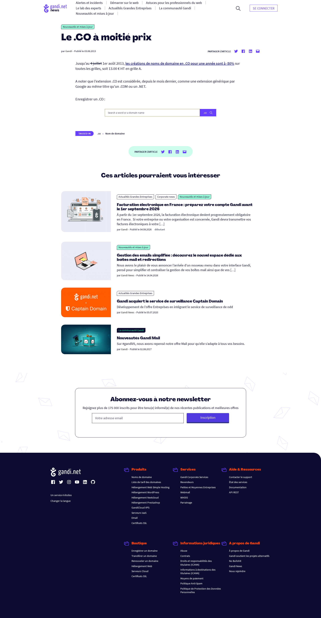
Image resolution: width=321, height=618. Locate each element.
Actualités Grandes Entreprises (135, 196)
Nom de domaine (115, 133)
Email (135, 517)
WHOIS (184, 497)
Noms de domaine (142, 477)
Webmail (185, 492)
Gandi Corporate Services (194, 477)
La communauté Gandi (131, 330)
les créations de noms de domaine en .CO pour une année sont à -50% (179, 63)
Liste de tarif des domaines (146, 482)
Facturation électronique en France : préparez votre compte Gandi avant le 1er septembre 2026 (184, 207)
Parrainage (186, 502)
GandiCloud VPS (140, 507)
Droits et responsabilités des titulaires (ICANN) (196, 562)
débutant (160, 229)
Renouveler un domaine (145, 561)
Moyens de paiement (191, 578)
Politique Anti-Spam (191, 583)
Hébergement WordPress (145, 492)
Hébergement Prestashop (146, 502)
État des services (238, 482)
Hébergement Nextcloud (145, 497)
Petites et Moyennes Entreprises (198, 487)
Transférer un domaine (144, 556)
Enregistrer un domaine (145, 550)
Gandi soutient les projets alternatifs (249, 556)
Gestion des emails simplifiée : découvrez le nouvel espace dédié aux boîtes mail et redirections (179, 258)
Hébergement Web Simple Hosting (150, 487)
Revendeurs (187, 482)
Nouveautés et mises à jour (78, 26)
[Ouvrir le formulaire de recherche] (238, 8)
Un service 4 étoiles (61, 495)
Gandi (68, 51)
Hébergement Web (142, 566)
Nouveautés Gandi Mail (139, 338)
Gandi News (127, 275)
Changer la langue (61, 500)
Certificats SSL (139, 523)
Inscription (207, 417)
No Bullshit (235, 561)
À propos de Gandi (239, 550)
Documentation (238, 487)
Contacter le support (240, 477)
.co (99, 133)
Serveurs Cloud (140, 571)
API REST (234, 492)
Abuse (183, 550)
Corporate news (166, 196)
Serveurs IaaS (139, 512)
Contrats (185, 556)
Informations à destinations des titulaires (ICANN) (197, 571)
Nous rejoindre (237, 571)
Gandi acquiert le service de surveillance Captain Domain (170, 301)
